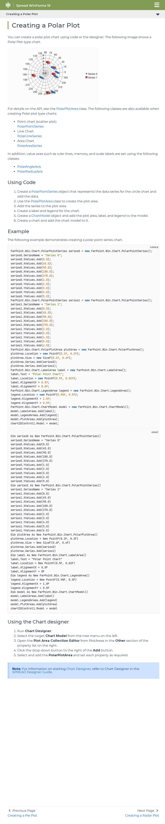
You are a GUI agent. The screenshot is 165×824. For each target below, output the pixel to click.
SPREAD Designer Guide (32, 672)
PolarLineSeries (29, 136)
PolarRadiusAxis (30, 171)
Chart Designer (78, 669)
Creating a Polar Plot (22, 14)
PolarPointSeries (30, 126)
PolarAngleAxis (29, 167)
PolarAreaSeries (29, 146)
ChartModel (40, 216)
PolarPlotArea (67, 109)
